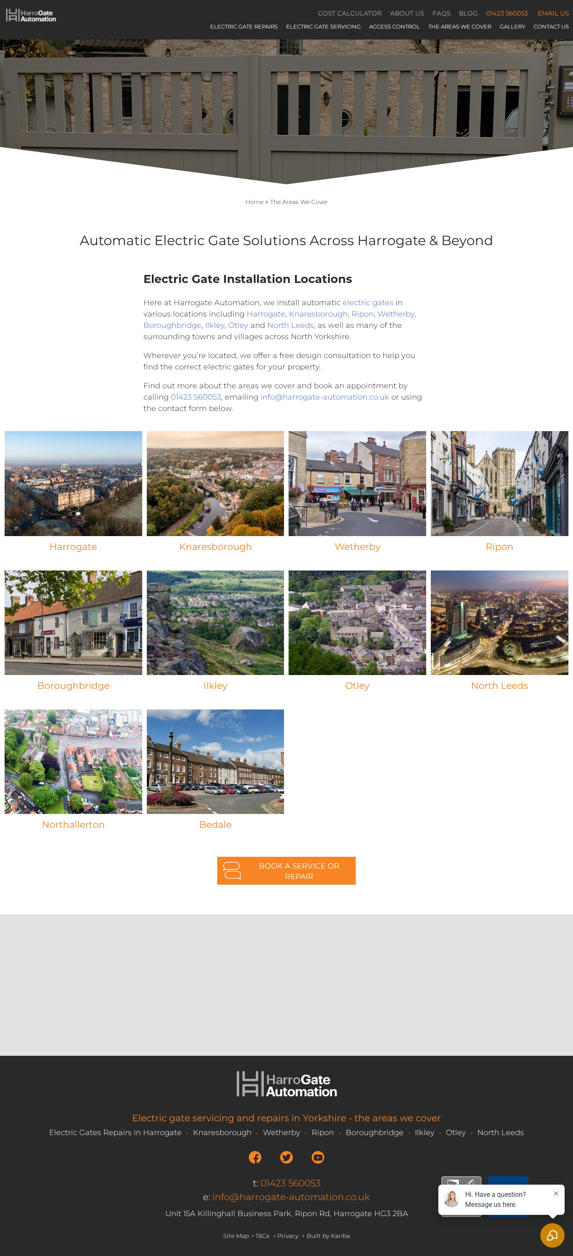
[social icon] (255, 1157)
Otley (238, 325)
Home (254, 202)
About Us (407, 13)
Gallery (512, 26)
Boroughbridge (172, 325)
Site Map (236, 1236)
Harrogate (266, 314)
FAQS (441, 13)
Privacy (287, 1236)
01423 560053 (507, 13)
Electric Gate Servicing (323, 26)
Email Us (553, 13)
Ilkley (214, 325)
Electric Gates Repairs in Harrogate (115, 1132)
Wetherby (396, 314)
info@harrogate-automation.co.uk (324, 397)
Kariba (340, 1236)
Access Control (394, 26)
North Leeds (290, 325)
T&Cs (262, 1236)
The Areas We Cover (459, 26)
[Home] (31, 20)
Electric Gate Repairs (244, 26)
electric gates (368, 302)
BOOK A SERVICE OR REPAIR (299, 871)
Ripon (363, 314)
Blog (468, 13)
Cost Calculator (350, 13)
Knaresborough (318, 314)
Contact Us (551, 26)
